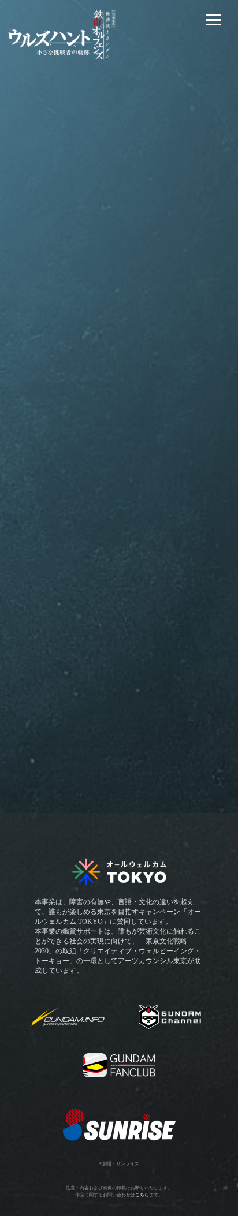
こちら (142, 1195)
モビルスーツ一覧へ (119, 732)
